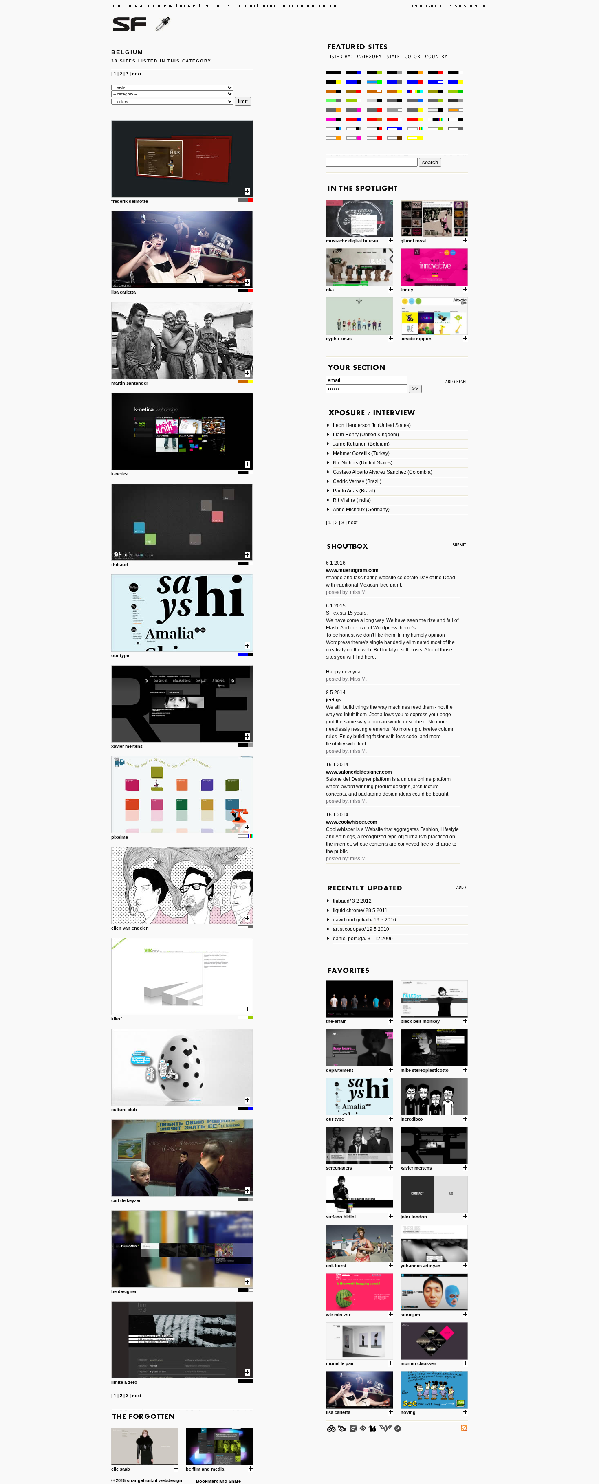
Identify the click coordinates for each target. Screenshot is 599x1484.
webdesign (170, 1480)
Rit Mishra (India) (352, 500)
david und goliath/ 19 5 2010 (364, 920)
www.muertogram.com (352, 570)
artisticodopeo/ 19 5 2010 (361, 929)
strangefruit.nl (142, 1480)
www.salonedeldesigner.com (359, 772)
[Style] (392, 68)
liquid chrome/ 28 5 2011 (360, 910)
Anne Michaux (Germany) (361, 509)
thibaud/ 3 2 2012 (352, 901)
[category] (368, 68)
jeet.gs (333, 700)
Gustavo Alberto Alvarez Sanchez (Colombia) (382, 472)
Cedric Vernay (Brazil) (357, 481)
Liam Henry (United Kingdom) (366, 435)
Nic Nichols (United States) (362, 463)
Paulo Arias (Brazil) (354, 491)
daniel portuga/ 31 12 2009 (363, 938)
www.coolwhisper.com (351, 822)
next (136, 73)
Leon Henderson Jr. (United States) (372, 425)
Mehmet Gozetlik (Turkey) (361, 453)
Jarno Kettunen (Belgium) (361, 444)
